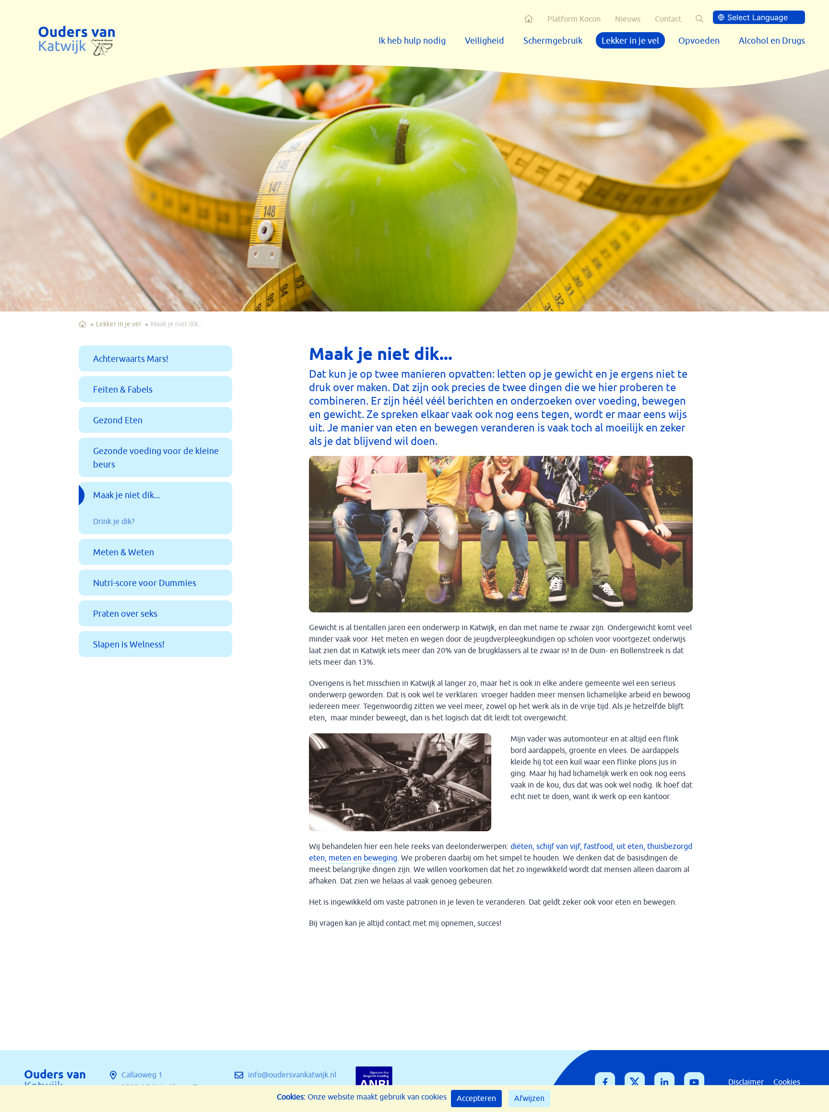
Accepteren (476, 1098)
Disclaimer (746, 1082)
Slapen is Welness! (129, 644)
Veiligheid (484, 41)
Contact (668, 19)
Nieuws (627, 19)
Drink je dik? (113, 521)
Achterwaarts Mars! (130, 359)
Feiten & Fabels (123, 389)
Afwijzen (529, 1098)
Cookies (786, 1082)
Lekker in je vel (630, 41)
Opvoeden (699, 41)
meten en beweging (363, 858)
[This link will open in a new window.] (605, 1082)
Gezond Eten (117, 420)
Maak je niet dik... (126, 495)
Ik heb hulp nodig (412, 41)
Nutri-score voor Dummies (144, 583)
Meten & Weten (123, 552)
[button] (699, 19)
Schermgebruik (552, 41)
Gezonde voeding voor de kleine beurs (156, 458)
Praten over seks (125, 614)
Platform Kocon (574, 19)
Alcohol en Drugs (772, 41)
